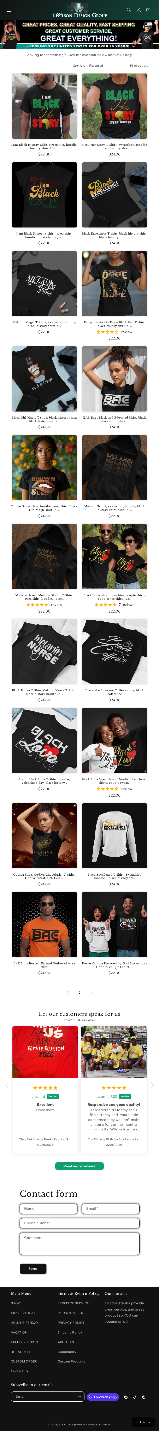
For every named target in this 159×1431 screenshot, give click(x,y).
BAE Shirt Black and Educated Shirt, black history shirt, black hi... (114, 419)
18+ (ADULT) (20, 1352)
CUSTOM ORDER (24, 1361)
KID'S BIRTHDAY (23, 1313)
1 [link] (68, 993)
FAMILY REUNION (24, 1342)
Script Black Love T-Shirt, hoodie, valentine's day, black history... (44, 781)
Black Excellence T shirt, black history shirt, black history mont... (114, 235)
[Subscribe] (79, 1396)
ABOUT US (66, 1342)
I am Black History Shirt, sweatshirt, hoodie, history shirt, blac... (44, 146)
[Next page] (91, 992)
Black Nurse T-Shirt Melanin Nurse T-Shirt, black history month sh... (44, 692)
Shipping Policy (70, 1332)
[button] (9, 10)
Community (67, 1352)
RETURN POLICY (71, 1313)
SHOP (15, 1303)
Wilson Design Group (72, 1424)
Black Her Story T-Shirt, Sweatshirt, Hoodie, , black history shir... (115, 146)
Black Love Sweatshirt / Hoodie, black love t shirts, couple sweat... (115, 781)
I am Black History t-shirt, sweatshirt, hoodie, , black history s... (44, 235)
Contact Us (19, 1371)
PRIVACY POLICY (71, 1323)
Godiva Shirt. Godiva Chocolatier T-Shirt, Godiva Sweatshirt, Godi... (44, 876)
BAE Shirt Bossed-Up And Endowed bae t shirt (44, 965)
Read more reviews (79, 1166)
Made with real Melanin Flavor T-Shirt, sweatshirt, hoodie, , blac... (44, 597)
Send (33, 1269)
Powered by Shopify (98, 1424)
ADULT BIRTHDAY (25, 1323)
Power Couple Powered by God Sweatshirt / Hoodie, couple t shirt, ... (114, 965)
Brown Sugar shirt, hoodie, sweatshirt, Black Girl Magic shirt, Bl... (44, 508)
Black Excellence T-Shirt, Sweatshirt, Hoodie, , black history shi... (115, 876)
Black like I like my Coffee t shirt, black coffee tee (114, 692)
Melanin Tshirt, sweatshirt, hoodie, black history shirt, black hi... (114, 508)
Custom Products (71, 1361)
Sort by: (79, 65)
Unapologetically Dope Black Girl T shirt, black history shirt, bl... (115, 324)
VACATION (19, 1332)
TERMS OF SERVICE (73, 1303)
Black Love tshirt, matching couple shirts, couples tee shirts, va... (114, 597)
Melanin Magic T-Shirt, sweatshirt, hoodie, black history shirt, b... (44, 324)
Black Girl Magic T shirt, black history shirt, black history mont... (44, 419)
